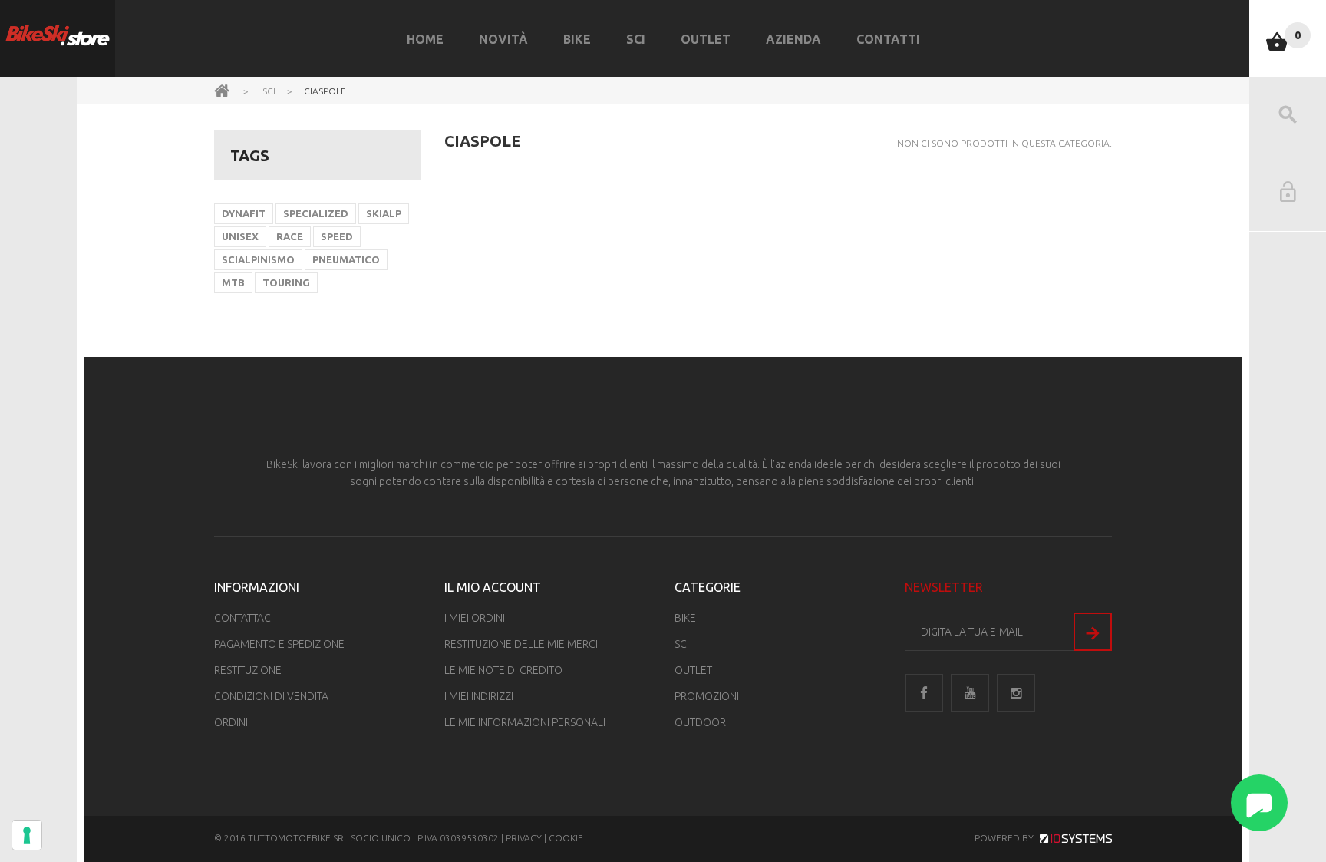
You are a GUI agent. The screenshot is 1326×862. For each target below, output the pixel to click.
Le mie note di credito (503, 670)
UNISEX (240, 236)
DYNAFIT (244, 213)
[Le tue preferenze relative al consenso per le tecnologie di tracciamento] (26, 835)
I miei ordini (474, 618)
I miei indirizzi (478, 696)
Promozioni (707, 696)
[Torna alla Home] (221, 90)
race (289, 236)
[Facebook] (924, 693)
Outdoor (700, 722)
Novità (503, 39)
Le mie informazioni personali (524, 722)
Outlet (706, 39)
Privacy (524, 838)
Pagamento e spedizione (279, 644)
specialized (315, 213)
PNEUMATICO (346, 259)
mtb (233, 282)
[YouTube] (970, 693)
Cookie (566, 838)
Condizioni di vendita (271, 696)
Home (425, 39)
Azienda (793, 39)
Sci (635, 39)
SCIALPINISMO (258, 259)
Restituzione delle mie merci (521, 644)
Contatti (888, 39)
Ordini (231, 722)
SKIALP (383, 213)
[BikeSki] (57, 36)
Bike (577, 39)
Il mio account (492, 587)
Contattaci (243, 618)
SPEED (337, 236)
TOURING (286, 282)
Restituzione (248, 670)
